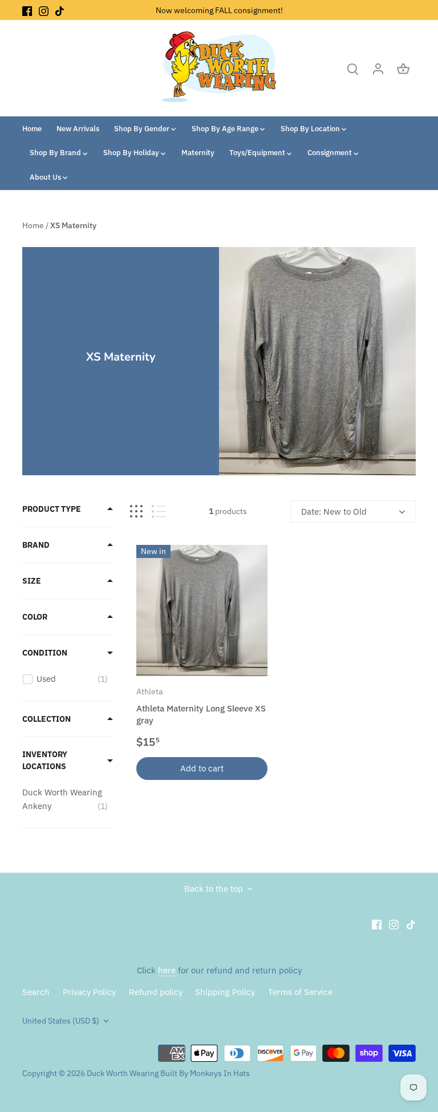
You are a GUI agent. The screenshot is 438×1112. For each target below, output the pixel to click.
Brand (36, 545)
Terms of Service (300, 991)
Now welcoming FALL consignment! (219, 10)
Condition (44, 653)
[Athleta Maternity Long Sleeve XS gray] (201, 610)
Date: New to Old (334, 511)
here (168, 970)
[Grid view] (136, 511)
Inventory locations (44, 760)
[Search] (353, 68)
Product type (51, 509)
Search (36, 991)
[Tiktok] (59, 10)
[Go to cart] (403, 68)
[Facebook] (27, 10)
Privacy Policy (89, 991)
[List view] (159, 511)
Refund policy (155, 991)
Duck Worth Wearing (123, 1073)
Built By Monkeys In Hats (204, 1073)
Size (31, 581)
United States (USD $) (60, 1020)
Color (34, 617)
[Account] (378, 68)
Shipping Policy (225, 991)
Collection (46, 719)
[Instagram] (43, 10)
